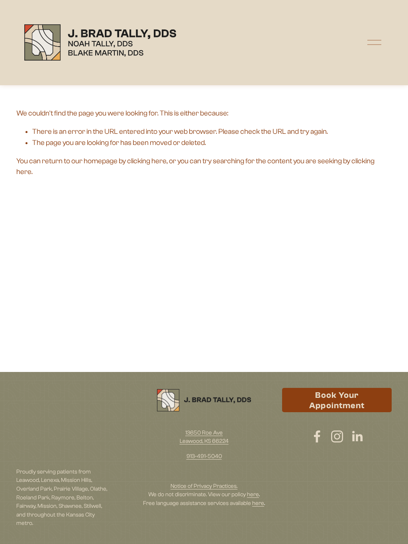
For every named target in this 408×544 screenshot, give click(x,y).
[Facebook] (317, 436)
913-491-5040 (204, 456)
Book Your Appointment (337, 400)
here (253, 494)
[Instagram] (337, 436)
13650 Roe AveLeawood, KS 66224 (204, 437)
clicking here (147, 161)
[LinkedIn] (357, 436)
